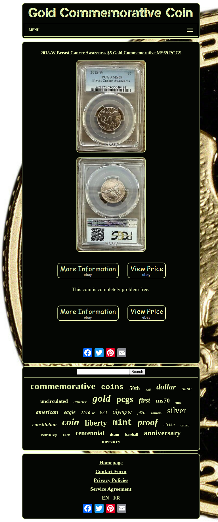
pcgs (124, 399)
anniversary (162, 433)
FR (116, 498)
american (47, 412)
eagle (70, 412)
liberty (96, 423)
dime (187, 388)
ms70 (163, 400)
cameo (185, 425)
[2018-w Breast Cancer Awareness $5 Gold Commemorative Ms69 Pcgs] (111, 107)
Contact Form (110, 471)
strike (169, 424)
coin (70, 422)
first (144, 400)
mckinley (49, 435)
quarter (80, 401)
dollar (166, 386)
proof (148, 422)
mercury (111, 441)
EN (105, 498)
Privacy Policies (111, 480)
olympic (122, 411)
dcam (114, 434)
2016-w (88, 412)
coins (112, 387)
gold (102, 398)
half (103, 413)
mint (122, 423)
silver (176, 410)
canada (156, 413)
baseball (131, 434)
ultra (178, 402)
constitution (44, 424)
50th (134, 388)
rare (66, 434)
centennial (90, 433)
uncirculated (54, 401)
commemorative (62, 386)
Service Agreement (110, 489)
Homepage (111, 462)
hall (148, 389)
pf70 (141, 412)
